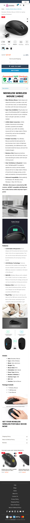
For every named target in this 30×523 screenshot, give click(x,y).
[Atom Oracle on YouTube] (20, 511)
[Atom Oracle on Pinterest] (12, 511)
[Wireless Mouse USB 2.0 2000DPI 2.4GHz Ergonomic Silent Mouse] (9, 460)
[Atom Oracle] (10, 5)
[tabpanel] (15, 31)
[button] (3, 62)
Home (15, 491)
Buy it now (15, 71)
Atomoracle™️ (14, 520)
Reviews (4, 443)
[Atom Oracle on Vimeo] (23, 511)
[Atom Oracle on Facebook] (7, 511)
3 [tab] (16, 44)
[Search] (20, 5)
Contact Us (15, 496)
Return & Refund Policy (8, 440)
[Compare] (27, 19)
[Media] (27, 21)
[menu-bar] (4, 5)
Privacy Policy (15, 499)
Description (5, 88)
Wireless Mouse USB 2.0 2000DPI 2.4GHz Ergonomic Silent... (9, 469)
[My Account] (23, 5)
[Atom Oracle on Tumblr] (18, 511)
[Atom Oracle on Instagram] (15, 511)
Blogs (15, 488)
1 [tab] (13, 44)
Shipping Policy (6, 437)
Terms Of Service (15, 505)
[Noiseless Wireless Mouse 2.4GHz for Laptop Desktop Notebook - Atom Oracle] (15, 31)
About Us (15, 494)
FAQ (15, 485)
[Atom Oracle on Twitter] (9, 511)
